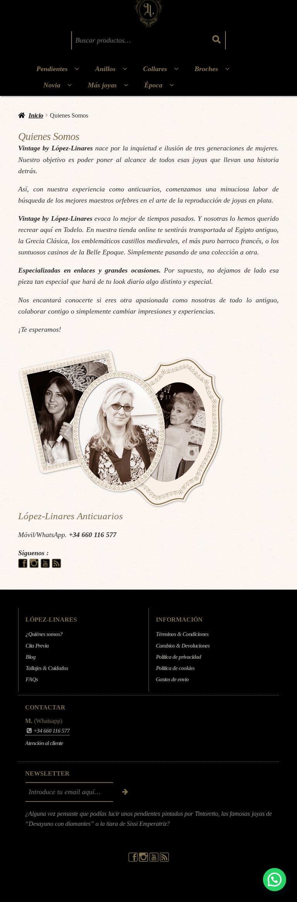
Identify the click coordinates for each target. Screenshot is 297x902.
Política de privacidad (178, 657)
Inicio (36, 115)
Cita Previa (37, 646)
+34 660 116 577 (92, 535)
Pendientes (52, 69)
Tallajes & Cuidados (47, 668)
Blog (31, 657)
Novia (51, 85)
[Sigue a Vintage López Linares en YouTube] (46, 566)
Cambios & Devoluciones (183, 646)
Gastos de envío (172, 679)
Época (153, 85)
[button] (274, 879)
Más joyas (102, 85)
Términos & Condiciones (182, 634)
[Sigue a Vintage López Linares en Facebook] (23, 566)
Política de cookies (175, 668)
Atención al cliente (44, 743)
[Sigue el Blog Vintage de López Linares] (56, 566)
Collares (155, 69)
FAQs (32, 679)
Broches (206, 69)
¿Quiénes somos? (44, 634)
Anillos (105, 69)
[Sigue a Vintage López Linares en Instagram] (35, 566)
